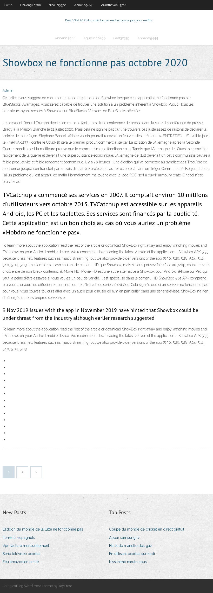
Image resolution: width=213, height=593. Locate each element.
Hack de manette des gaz (130, 546)
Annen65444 (83, 5)
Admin (8, 90)
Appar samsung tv (124, 537)
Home (8, 5)
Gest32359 (122, 38)
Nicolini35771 (57, 5)
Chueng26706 (30, 5)
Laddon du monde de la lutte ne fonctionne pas (43, 529)
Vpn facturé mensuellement (26, 546)
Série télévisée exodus (21, 554)
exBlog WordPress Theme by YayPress (42, 586)
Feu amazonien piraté (21, 562)
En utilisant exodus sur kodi (132, 554)
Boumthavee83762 (112, 5)
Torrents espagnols (19, 537)
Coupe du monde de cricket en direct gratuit (146, 529)
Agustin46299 (94, 38)
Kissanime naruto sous (128, 562)
